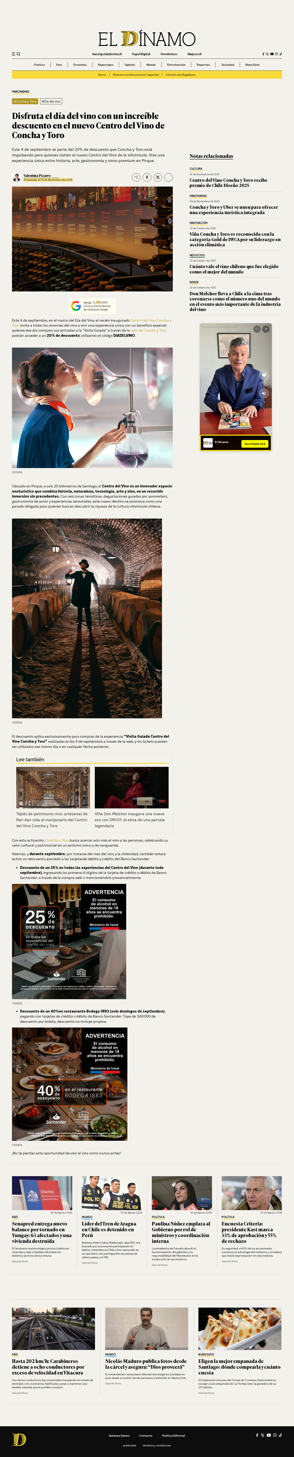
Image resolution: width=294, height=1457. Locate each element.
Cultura (196, 168)
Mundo (151, 64)
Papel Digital (141, 54)
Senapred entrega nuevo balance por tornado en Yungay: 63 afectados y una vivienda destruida (42, 1232)
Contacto (145, 1435)
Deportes (203, 64)
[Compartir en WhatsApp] (168, 177)
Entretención (176, 64)
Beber (194, 282)
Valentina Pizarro (37, 175)
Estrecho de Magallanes (181, 74)
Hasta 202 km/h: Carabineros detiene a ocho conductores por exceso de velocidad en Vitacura (48, 1366)
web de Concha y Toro (149, 330)
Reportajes (105, 64)
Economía (80, 64)
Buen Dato (253, 64)
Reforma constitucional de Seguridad (136, 74)
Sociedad (227, 64)
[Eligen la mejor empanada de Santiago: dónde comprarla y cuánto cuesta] (240, 1329)
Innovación (198, 223)
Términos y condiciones (156, 1445)
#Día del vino (51, 101)
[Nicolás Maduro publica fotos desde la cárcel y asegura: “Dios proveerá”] (147, 1329)
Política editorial (173, 1435)
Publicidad (129, 1445)
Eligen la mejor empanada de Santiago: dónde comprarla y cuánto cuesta (239, 1366)
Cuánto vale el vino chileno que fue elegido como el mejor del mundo (234, 269)
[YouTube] (272, 54)
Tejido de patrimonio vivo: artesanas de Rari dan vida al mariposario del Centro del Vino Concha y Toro (52, 819)
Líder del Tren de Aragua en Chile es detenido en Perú (109, 1229)
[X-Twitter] (267, 54)
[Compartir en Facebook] (147, 177)
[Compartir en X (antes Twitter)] (158, 177)
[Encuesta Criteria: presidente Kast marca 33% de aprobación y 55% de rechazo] (252, 1193)
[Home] (147, 38)
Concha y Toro (57, 840)
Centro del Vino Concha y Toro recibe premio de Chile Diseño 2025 (228, 182)
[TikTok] (281, 54)
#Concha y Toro (25, 101)
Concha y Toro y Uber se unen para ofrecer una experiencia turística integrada (234, 209)
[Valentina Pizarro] (16, 177)
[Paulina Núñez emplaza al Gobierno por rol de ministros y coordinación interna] (182, 1193)
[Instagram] (276, 54)
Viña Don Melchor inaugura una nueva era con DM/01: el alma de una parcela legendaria (130, 819)
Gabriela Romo (20, 1261)
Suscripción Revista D (107, 54)
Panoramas (20, 91)
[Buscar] (18, 54)
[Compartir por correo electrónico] (136, 177)
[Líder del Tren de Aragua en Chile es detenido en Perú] (112, 1193)
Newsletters (169, 54)
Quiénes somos (119, 1435)
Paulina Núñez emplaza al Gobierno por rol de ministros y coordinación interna (181, 1232)
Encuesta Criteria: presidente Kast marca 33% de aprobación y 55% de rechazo (249, 1232)
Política (39, 64)
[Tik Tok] (280, 1435)
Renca (102, 74)
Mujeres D (195, 54)
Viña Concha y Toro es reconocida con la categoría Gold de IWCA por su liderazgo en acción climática (235, 239)
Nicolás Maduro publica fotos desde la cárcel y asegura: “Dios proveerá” (146, 1363)
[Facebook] (263, 54)
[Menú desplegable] (13, 54)
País (59, 64)
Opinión (130, 64)
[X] (262, 1435)
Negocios (197, 255)
